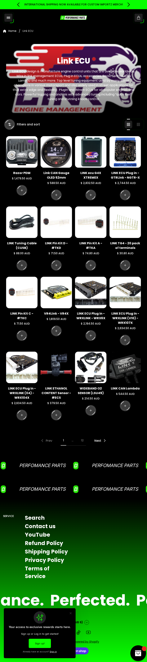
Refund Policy (44, 543)
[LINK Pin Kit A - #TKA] (90, 222)
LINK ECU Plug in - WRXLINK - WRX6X (90, 315)
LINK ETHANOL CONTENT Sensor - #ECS (56, 393)
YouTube (37, 535)
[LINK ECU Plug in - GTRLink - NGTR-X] (125, 152)
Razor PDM (21, 173)
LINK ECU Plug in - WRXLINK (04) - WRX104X (22, 393)
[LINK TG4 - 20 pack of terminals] (125, 222)
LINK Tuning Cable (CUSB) (22, 245)
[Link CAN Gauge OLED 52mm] (56, 152)
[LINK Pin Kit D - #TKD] (56, 222)
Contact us (40, 526)
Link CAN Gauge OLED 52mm (56, 175)
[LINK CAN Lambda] (125, 367)
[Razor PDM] (22, 152)
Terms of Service (37, 572)
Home (12, 31)
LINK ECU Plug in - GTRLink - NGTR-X (125, 175)
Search (35, 518)
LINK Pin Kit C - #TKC (21, 315)
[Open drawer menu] (8, 17)
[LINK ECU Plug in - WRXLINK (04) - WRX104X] (22, 367)
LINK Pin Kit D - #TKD (56, 245)
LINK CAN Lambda (125, 388)
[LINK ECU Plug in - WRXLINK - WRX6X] (90, 292)
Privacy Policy (44, 560)
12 (82, 440)
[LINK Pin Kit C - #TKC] (22, 292)
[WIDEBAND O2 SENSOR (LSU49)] (90, 367)
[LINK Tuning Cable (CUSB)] (22, 222)
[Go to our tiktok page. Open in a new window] (78, 632)
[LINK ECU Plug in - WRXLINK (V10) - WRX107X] (125, 292)
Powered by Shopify (86, 642)
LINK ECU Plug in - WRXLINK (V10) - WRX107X (125, 318)
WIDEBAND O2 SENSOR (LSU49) (91, 390)
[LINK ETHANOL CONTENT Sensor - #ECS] (56, 367)
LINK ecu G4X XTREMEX (90, 175)
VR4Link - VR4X (56, 313)
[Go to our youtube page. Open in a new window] (88, 632)
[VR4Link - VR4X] (56, 292)
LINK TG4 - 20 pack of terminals (125, 245)
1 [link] (63, 440)
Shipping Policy (46, 551)
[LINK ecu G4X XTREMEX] (90, 152)
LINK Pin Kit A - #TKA (90, 245)
